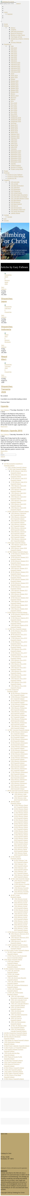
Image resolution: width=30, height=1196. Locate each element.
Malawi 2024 (14, 88)
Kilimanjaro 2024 (16, 158)
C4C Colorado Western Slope (20, 198)
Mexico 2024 (14, 96)
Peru (12, 101)
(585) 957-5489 (5, 1162)
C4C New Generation (17, 186)
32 (11, 732)
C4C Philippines (15, 191)
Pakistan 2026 (15, 138)
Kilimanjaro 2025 (16, 160)
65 (11, 471)
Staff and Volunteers (17, 31)
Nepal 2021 (14, 125)
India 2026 (14, 147)
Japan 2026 (14, 77)
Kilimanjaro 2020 (16, 151)
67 (8, 689)
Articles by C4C (11, 178)
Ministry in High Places (18, 35)
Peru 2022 (14, 107)
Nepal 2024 (14, 130)
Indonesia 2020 (15, 63)
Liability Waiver (15, 213)
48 (8, 790)
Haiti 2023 (14, 53)
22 (11, 645)
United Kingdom (16, 165)
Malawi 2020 (14, 81)
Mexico (13, 94)
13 (11, 554)
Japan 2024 (14, 75)
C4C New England (16, 204)
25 (11, 478)
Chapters (7, 180)
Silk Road (13, 123)
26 (8, 511)
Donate (9, 217)
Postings (7, 173)
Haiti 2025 (14, 57)
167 (8, 552)
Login (6, 12)
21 (11, 642)
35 (5, 969)
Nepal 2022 (14, 127)
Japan (12, 74)
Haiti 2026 (14, 59)
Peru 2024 (14, 110)
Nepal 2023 (14, 129)
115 (8, 629)
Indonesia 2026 (15, 72)
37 (8, 956)
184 (12, 802)
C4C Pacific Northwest (17, 211)
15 (8, 932)
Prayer (6, 171)
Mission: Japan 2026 (7, 282)
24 (15, 816)
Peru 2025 (14, 112)
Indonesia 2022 (15, 66)
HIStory (4, 1139)
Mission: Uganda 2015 (11, 430)
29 (15, 860)
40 (11, 634)
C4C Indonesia (15, 187)
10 (11, 557)
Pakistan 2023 (15, 136)
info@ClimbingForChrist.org (9, 1165)
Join (5, 219)
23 (11, 579)
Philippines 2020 (16, 119)
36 (11, 572)
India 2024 (14, 143)
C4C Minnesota (15, 202)
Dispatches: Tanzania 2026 (7, 389)
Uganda (13, 164)
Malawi (13, 79)
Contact (6, 215)
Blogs (4, 1144)
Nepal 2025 (14, 132)
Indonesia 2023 (15, 68)
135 (8, 952)
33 (11, 576)
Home (6, 24)
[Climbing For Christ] (7, 2)
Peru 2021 (14, 105)
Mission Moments (8, 341)
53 (8, 612)
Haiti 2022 (14, 52)
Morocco (13, 97)
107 (5, 464)
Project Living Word (17, 169)
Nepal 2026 (14, 145)
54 (15, 809)
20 (5, 1068)
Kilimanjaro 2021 (16, 153)
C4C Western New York (18, 209)
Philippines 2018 (16, 118)
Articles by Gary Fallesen (14, 175)
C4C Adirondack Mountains (19, 195)
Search (18, 3)
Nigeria (13, 99)
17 (11, 638)
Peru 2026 (14, 114)
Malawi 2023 (14, 86)
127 (8, 730)
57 (11, 857)
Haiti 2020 (14, 48)
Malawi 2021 (14, 83)
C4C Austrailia (15, 182)
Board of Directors (16, 33)
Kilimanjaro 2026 (16, 162)
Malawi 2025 (14, 90)
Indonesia (14, 61)
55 (5, 1035)
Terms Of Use (5, 1194)
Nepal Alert (4, 358)
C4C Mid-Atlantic (16, 200)
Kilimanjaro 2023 (16, 156)
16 (11, 561)
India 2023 (14, 141)
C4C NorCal (14, 206)
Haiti (12, 46)
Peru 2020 (14, 103)
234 (5, 1033)
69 (11, 475)
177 (8, 469)
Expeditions (7, 44)
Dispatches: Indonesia (7, 328)
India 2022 (14, 140)
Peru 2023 (14, 108)
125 (5, 1075)
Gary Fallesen (3, 288)
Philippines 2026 (16, 121)
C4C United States (16, 193)
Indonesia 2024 (15, 70)
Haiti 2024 (14, 55)
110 (5, 1060)
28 (15, 824)
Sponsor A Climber (16, 167)
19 (11, 757)
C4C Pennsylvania (16, 208)
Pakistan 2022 (15, 134)
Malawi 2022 (14, 85)
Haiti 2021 (14, 50)
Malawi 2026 (14, 92)
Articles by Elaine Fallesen (15, 176)
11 (11, 482)
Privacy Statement (16, 1194)
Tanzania (13, 149)
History (6, 26)
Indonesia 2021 (15, 64)
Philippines (14, 116)
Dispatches (8, 312)
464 (5, 1037)
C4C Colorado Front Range (19, 197)
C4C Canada (14, 184)
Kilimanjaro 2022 (16, 154)
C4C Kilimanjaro (15, 189)
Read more (4, 426)
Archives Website (16, 42)
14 (11, 697)
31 (11, 618)
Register (10, 14)
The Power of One (16, 37)
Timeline (13, 29)
